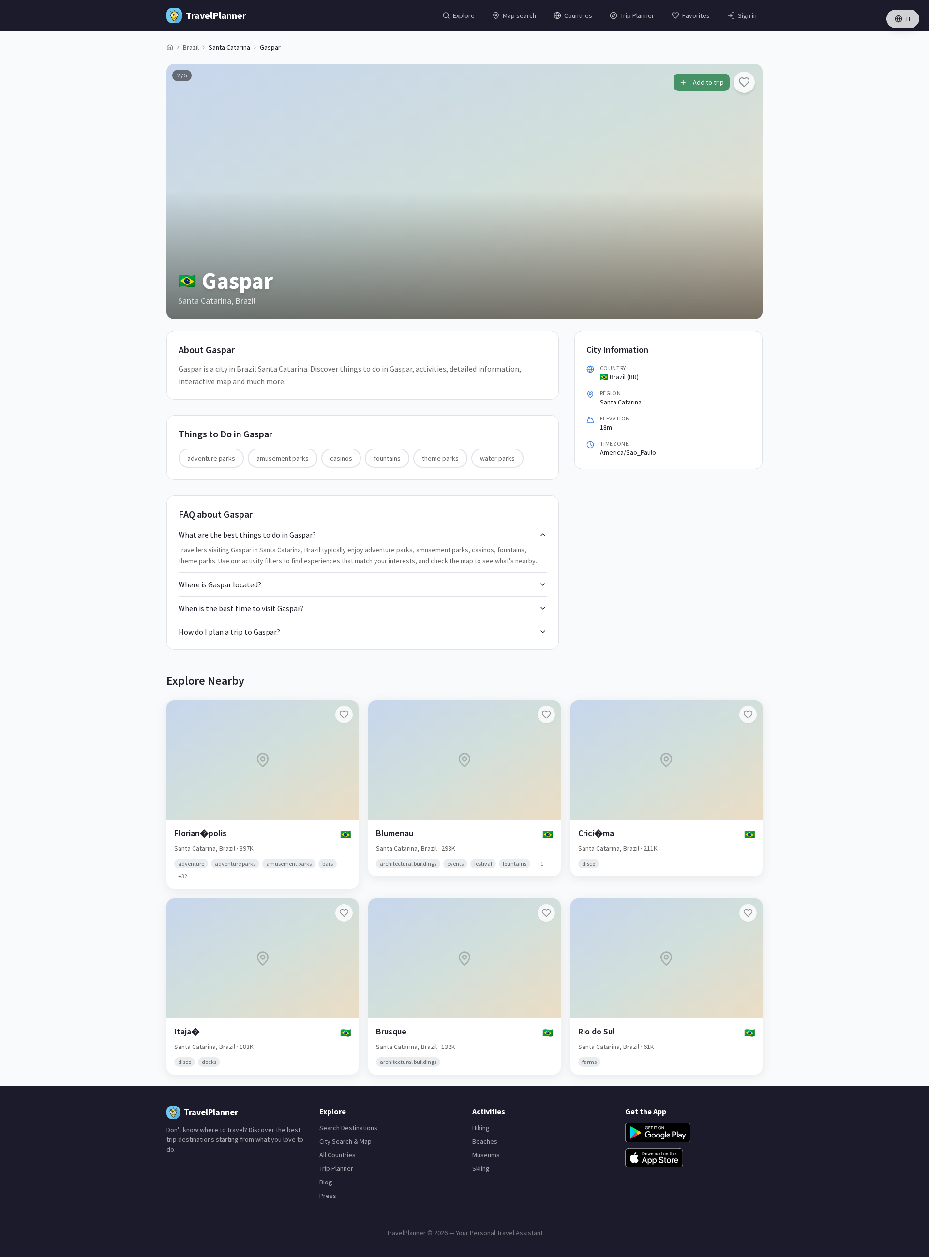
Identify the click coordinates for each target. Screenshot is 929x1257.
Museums (486, 1155)
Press (327, 1195)
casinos (341, 458)
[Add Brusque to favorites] (546, 913)
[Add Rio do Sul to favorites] (748, 913)
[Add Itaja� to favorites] (344, 913)
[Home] (169, 47)
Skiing (481, 1168)
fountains (387, 458)
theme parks (440, 458)
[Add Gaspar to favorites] (744, 82)
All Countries (337, 1155)
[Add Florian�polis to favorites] (344, 714)
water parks (497, 458)
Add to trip (708, 82)
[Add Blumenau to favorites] (546, 714)
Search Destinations (348, 1127)
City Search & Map (345, 1141)
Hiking (481, 1127)
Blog (325, 1182)
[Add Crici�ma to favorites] (748, 714)
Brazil (191, 47)
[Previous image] (182, 191)
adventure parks (211, 458)
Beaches (484, 1141)
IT (908, 19)
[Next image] (747, 191)
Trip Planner (336, 1168)
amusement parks (282, 458)
